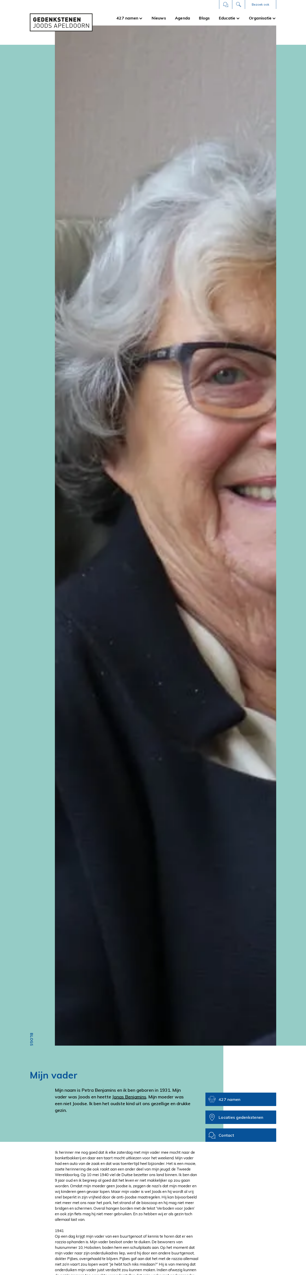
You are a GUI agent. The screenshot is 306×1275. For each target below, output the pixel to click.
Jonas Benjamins (129, 1097)
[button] (260, 4)
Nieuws (159, 18)
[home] (61, 22)
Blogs (204, 18)
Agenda (182, 18)
